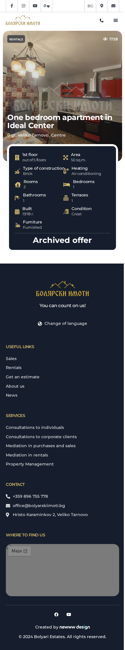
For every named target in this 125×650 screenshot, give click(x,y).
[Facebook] (56, 614)
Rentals (16, 39)
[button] (115, 20)
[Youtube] (69, 614)
